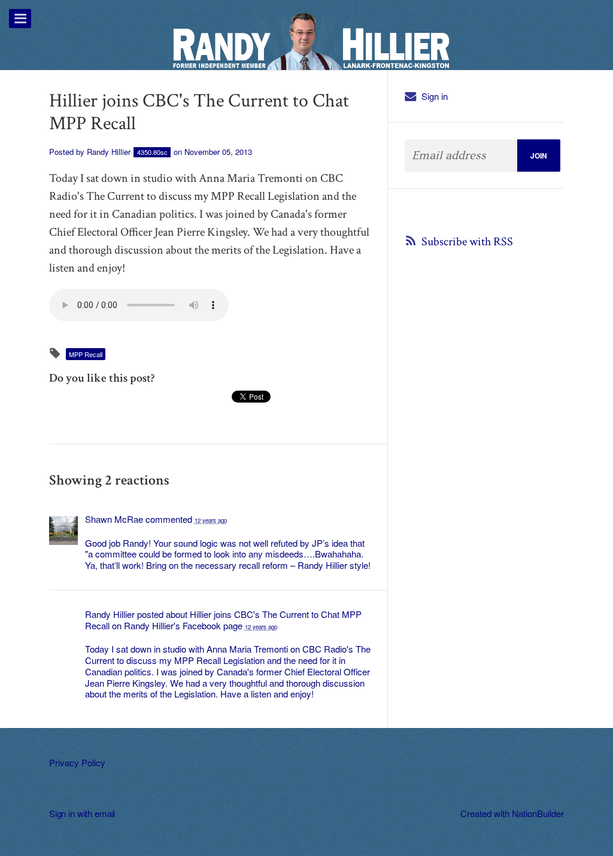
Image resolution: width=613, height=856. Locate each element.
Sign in (434, 96)
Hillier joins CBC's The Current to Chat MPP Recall (223, 620)
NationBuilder (538, 813)
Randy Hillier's (152, 625)
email (105, 813)
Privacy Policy (77, 762)
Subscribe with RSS (467, 241)
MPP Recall (85, 354)
